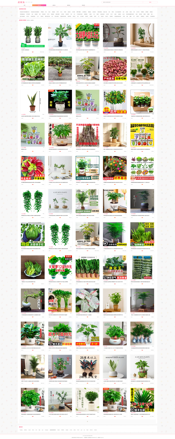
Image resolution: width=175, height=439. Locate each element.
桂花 (109, 11)
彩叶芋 (112, 14)
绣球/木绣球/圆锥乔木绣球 (130, 14)
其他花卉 (74, 16)
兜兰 (74, 14)
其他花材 (102, 16)
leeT (36, 429)
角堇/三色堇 (105, 11)
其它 (134, 16)
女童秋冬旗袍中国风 (53, 429)
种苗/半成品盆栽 (22, 16)
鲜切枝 (131, 11)
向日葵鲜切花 (84, 11)
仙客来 (115, 14)
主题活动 (53, 5)
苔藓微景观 (85, 14)
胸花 (151, 14)
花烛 (32, 14)
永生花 (123, 14)
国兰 (71, 14)
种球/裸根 (111, 16)
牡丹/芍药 (138, 11)
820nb (75, 429)
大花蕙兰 (90, 14)
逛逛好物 (83, 5)
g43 (81, 429)
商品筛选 (32, 20)
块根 (39, 14)
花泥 (123, 11)
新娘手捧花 (69, 16)
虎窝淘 (21, 2)
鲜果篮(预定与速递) (63, 16)
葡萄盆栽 (89, 11)
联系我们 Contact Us (101, 437)
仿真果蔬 (91, 16)
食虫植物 (119, 14)
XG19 (78, 429)
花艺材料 (107, 14)
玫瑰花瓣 (36, 14)
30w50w (67, 429)
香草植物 (147, 11)
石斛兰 (49, 11)
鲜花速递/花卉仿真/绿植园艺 (35, 11)
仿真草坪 (147, 16)
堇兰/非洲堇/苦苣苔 (118, 11)
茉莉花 (113, 11)
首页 (24, 5)
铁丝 (46, 11)
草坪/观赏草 (28, 14)
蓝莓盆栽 (151, 11)
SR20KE (62, 429)
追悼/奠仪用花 (102, 14)
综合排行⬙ (28, 20)
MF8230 (25, 429)
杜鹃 (77, 16)
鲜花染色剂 (43, 14)
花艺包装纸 (81, 16)
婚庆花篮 (140, 14)
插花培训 (69, 11)
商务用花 (42, 16)
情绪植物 (142, 11)
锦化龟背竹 (67, 14)
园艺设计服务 (57, 16)
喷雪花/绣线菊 (100, 11)
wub (42, 429)
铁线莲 (98, 14)
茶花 (134, 11)
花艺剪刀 (27, 16)
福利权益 (68, 5)
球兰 (94, 14)
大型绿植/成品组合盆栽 (117, 16)
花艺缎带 (62, 14)
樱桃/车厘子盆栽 (47, 16)
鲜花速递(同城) (33, 16)
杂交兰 (61, 11)
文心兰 (38, 16)
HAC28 (58, 429)
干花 (98, 16)
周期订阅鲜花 (57, 14)
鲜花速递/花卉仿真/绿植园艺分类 (24, 11)
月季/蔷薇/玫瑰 (152, 16)
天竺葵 (58, 11)
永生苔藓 (73, 11)
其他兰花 (106, 16)
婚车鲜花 (86, 16)
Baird (87, 429)
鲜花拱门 (137, 16)
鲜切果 (65, 11)
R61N (33, 429)
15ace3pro (46, 429)
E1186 (71, 429)
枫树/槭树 (52, 14)
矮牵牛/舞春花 (79, 11)
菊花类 (95, 16)
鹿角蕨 (148, 14)
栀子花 (48, 14)
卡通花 (136, 14)
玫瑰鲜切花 (142, 16)
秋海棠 (127, 11)
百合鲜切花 (94, 11)
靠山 (39, 429)
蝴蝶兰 (131, 16)
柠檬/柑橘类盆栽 (22, 14)
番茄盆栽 (53, 11)
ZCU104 (91, 429)
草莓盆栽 (42, 11)
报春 (127, 16)
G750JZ (95, 429)
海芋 (52, 16)
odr (84, 429)
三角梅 (124, 16)
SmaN (29, 429)
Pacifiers (21, 429)
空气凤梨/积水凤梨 (79, 14)
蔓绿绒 (145, 14)
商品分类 (39, 5)
